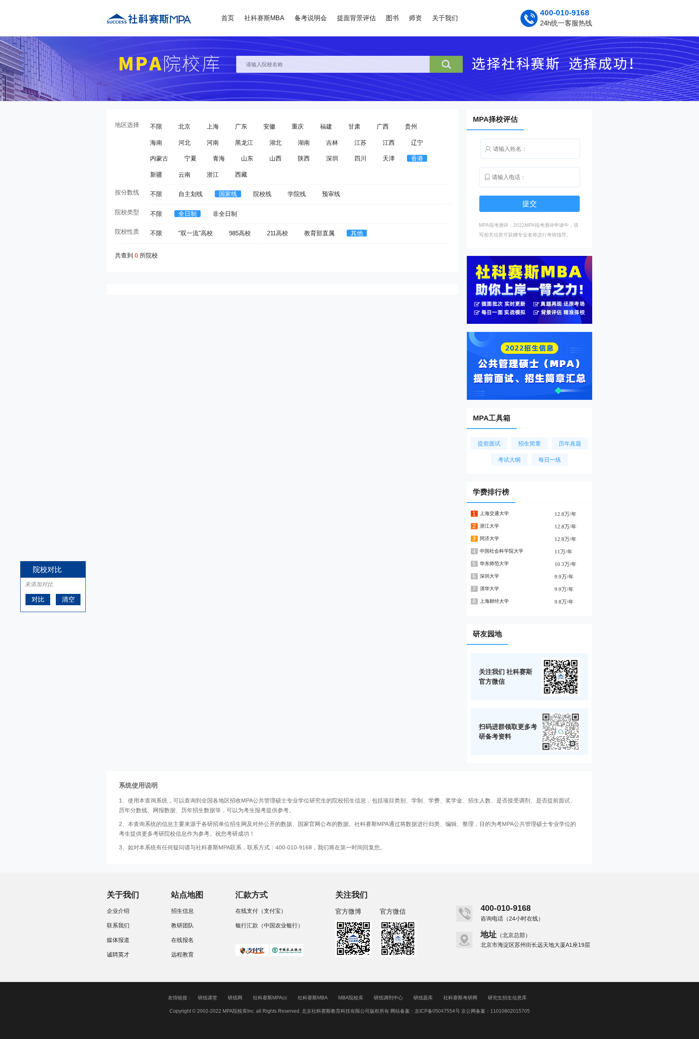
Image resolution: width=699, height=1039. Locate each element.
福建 (326, 126)
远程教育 (182, 954)
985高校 (240, 233)
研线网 (235, 998)
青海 (219, 158)
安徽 (269, 126)
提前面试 (489, 443)
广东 (241, 126)
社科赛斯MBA (264, 18)
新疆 (156, 174)
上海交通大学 (494, 513)
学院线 (297, 193)
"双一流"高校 (195, 233)
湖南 (304, 142)
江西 (389, 142)
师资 (415, 18)
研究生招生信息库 (507, 998)
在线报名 (182, 940)
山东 (247, 158)
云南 (184, 174)
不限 (156, 126)
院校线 (262, 193)
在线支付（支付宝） (260, 911)
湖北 (275, 142)
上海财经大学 (494, 601)
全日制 (187, 213)
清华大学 (489, 588)
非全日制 (225, 213)
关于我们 (445, 18)
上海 (213, 126)
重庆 (298, 126)
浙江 (213, 174)
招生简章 (529, 443)
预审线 (331, 193)
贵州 (411, 126)
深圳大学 (489, 576)
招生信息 (182, 911)
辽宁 (417, 142)
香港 (417, 158)
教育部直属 (319, 233)
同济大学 (489, 538)
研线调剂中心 (388, 998)
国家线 (228, 193)
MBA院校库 (350, 998)
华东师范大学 (494, 563)
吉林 (332, 142)
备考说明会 (310, 18)
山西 (275, 158)
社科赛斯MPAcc (270, 998)
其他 (357, 233)
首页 (227, 18)
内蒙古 (159, 158)
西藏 (241, 174)
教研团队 (182, 925)
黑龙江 (244, 142)
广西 (383, 126)
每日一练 (549, 459)
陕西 (304, 158)
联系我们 (118, 925)
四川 (360, 158)
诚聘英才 (118, 954)
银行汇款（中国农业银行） (269, 925)
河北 (184, 142)
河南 (213, 142)
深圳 (332, 158)
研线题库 (423, 998)
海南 (156, 142)
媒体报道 (118, 940)
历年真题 (570, 443)
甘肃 (354, 126)
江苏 (360, 142)
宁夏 (190, 158)
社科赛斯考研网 (460, 998)
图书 (392, 18)
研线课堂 (207, 998)
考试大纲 (509, 459)
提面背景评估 (356, 18)
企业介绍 (118, 911)
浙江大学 (489, 526)
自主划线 (190, 193)
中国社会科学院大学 (501, 551)
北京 (184, 126)
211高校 (277, 233)
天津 (389, 158)
